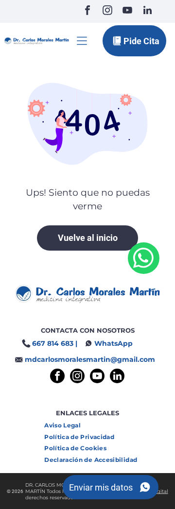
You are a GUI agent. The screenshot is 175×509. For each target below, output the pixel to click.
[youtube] (127, 11)
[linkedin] (147, 11)
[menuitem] (66, 425)
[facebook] (87, 11)
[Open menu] (82, 41)
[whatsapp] (143, 259)
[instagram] (107, 11)
